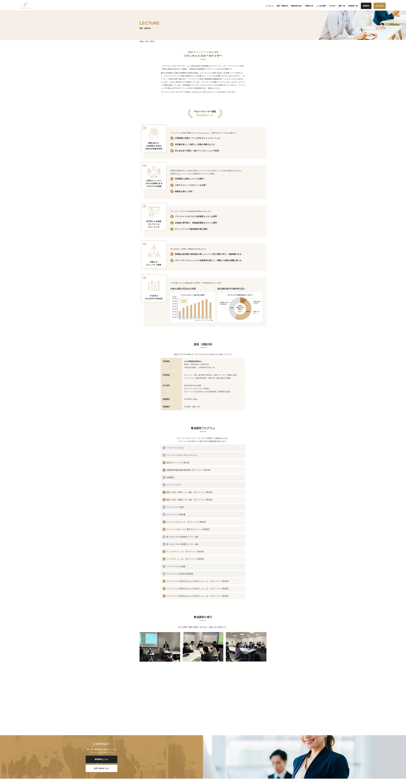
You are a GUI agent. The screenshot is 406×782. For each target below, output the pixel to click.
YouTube (332, 6)
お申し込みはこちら (101, 768)
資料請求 (366, 6)
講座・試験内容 (282, 6)
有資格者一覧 (353, 6)
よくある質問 (321, 6)
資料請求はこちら (101, 759)
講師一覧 (342, 6)
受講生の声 (309, 6)
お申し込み (380, 6)
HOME (141, 41)
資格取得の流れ (296, 6)
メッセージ (270, 6)
